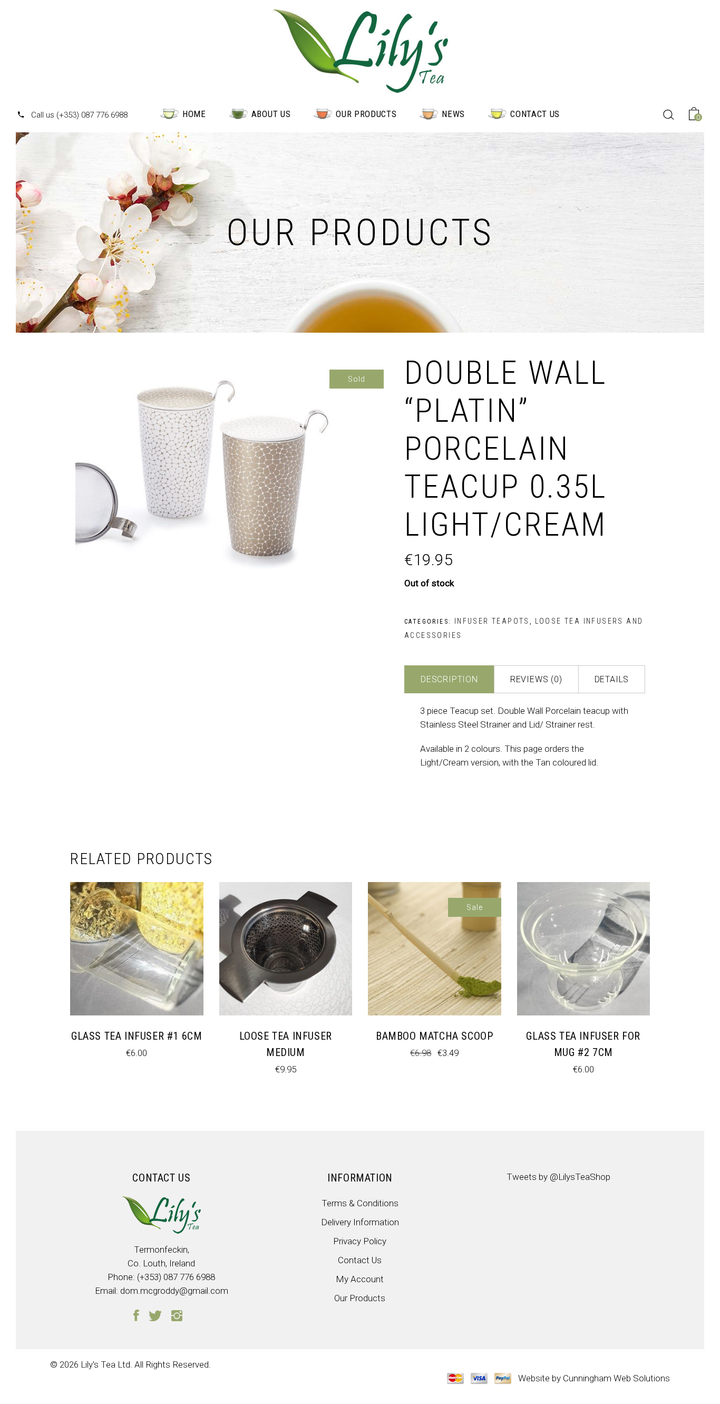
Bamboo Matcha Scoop (434, 1036)
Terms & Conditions (360, 1203)
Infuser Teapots (492, 621)
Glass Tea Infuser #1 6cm (136, 1036)
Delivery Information (360, 1222)
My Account (360, 1279)
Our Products (359, 1298)
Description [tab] (449, 679)
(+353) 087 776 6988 (176, 1277)
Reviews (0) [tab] (536, 679)
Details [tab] (612, 679)
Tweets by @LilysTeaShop (558, 1176)
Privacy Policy (359, 1241)
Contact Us (360, 1260)
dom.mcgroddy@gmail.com (174, 1290)
